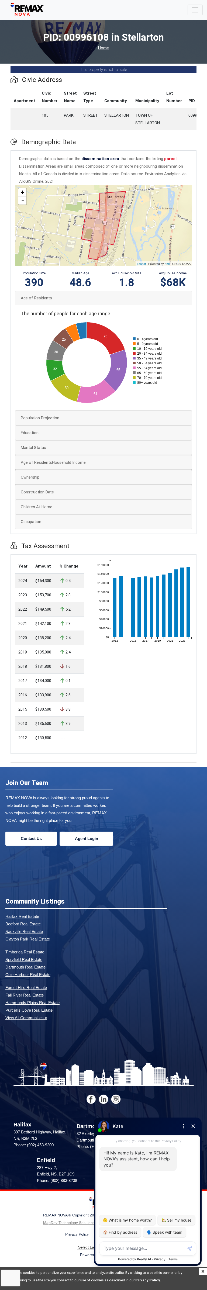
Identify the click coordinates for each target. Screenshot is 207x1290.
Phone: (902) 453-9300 (33, 1145)
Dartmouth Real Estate (25, 967)
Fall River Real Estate (24, 995)
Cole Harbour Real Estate (27, 974)
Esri (167, 263)
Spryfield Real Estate (23, 959)
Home (103, 48)
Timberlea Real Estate (24, 952)
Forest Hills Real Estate (26, 987)
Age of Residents (36, 298)
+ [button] (22, 192)
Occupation (31, 521)
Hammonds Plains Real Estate (32, 1002)
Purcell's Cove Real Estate (29, 1010)
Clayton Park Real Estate (27, 939)
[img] (203, 1271)
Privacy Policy (147, 1280)
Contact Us (31, 838)
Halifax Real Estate (22, 916)
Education (30, 432)
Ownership (30, 477)
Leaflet (141, 263)
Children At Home (36, 506)
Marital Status (33, 447)
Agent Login (86, 838)
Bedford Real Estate (23, 924)
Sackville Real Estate (24, 931)
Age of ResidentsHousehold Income (53, 462)
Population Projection (40, 418)
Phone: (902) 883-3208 (57, 1180)
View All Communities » (26, 1017)
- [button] (23, 200)
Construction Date (37, 492)
